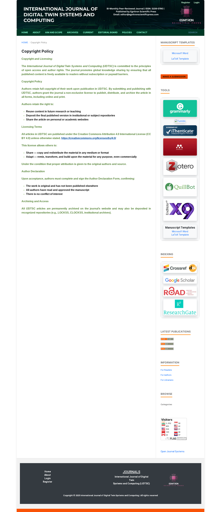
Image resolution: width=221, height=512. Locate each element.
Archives (72, 32)
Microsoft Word (180, 53)
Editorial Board (107, 32)
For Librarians (167, 380)
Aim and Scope (53, 32)
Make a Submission (174, 76)
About (36, 32)
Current (88, 32)
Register (185, 2)
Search (192, 32)
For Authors (166, 375)
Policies (127, 32)
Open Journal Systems (172, 451)
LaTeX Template (180, 58)
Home (25, 32)
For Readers (166, 370)
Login (196, 2)
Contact (142, 32)
